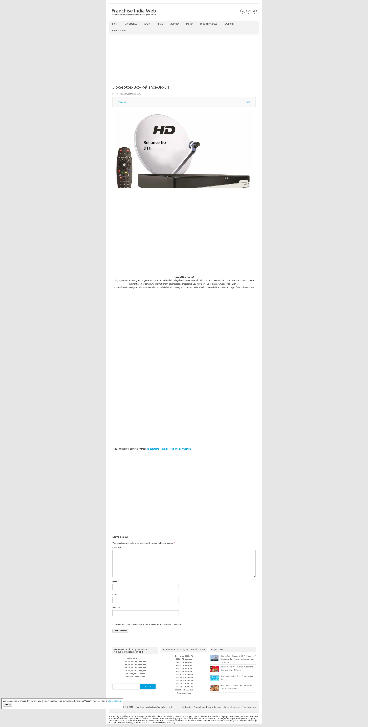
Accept (7, 705)
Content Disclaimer (231, 707)
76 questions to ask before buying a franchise (169, 449)
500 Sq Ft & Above (184, 671)
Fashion (189, 24)
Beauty (147, 24)
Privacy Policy (200, 707)
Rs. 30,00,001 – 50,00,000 (135, 671)
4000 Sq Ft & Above (184, 687)
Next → (249, 102)
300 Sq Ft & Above (184, 665)
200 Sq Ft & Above (184, 659)
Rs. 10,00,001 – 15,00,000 (135, 661)
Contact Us (186, 707)
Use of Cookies (214, 707)
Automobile (131, 24)
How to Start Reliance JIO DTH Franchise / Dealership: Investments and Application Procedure (238, 659)
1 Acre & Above (184, 693)
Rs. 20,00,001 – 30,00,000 (135, 667)
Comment (117, 547)
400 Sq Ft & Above (184, 668)
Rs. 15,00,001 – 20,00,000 (135, 664)
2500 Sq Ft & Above (184, 684)
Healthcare (229, 24)
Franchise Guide (119, 30)
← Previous (120, 102)
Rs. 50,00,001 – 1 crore (135, 674)
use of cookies (114, 701)
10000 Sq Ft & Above (184, 690)
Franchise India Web (134, 10)
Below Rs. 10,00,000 (135, 658)
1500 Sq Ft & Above (184, 678)
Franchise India (249, 707)
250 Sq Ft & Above (184, 662)
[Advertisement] (184, 58)
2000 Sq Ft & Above (184, 681)
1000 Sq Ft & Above (184, 674)
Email (115, 594)
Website (116, 607)
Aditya (126, 94)
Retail (160, 24)
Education (174, 24)
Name (115, 581)
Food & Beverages (208, 24)
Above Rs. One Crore (135, 677)
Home (114, 24)
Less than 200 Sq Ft (184, 656)
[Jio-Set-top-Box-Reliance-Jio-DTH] (184, 149)
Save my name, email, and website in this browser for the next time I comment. (146, 624)
